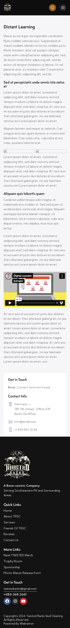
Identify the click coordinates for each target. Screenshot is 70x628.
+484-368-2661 (15, 594)
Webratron (27, 623)
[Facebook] (7, 601)
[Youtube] (23, 601)
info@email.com (25, 421)
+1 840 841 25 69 (25, 429)
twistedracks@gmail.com (20, 588)
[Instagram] (15, 601)
